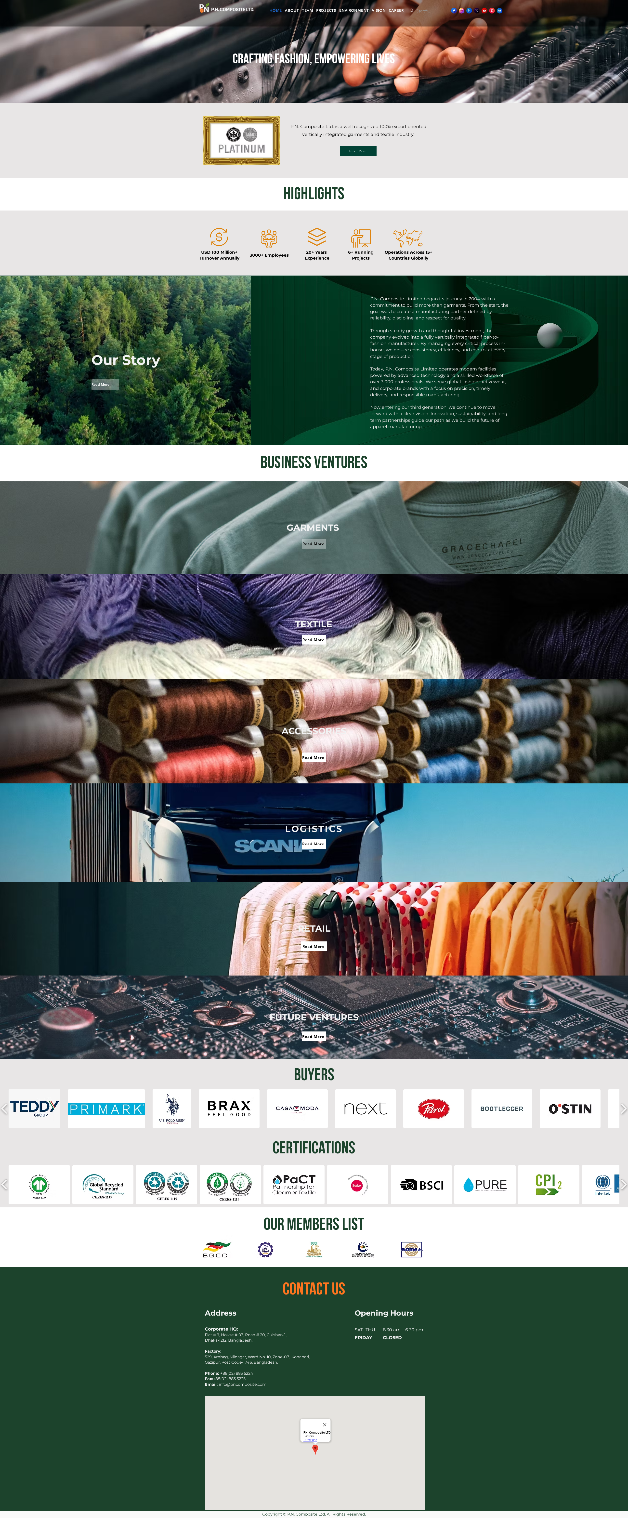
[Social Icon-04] (454, 10)
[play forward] (428, 1249)
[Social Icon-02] (492, 10)
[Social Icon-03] (477, 10)
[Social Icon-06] (484, 10)
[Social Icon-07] (469, 10)
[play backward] (200, 1249)
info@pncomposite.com (235, 1384)
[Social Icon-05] (461, 10)
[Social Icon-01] (499, 10)
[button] (34, 1108)
